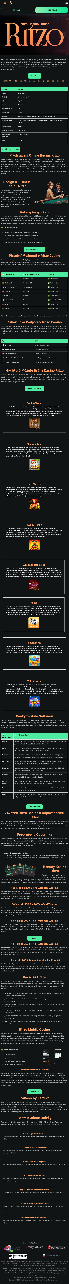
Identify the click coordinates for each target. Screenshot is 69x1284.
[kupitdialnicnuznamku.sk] (6, 2)
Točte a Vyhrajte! (34, 388)
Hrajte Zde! (34, 938)
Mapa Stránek (42, 1243)
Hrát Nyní (35, 76)
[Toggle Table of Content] (16, 149)
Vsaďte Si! (34, 1092)
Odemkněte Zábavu (34, 249)
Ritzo (24, 1243)
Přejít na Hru (34, 806)
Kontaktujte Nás (32, 1243)
